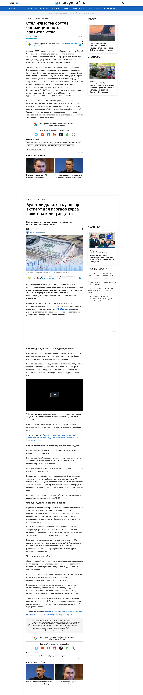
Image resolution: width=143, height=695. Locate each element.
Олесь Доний (48, 142)
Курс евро (64, 656)
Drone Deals (63, 13)
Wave (89, 8)
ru (17, 3)
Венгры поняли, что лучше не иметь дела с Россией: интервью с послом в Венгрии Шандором (101, 89)
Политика (56, 8)
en (13, 3)
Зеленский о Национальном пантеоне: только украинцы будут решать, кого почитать (102, 290)
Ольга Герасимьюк (61, 142)
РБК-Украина (62, 309)
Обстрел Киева (53, 13)
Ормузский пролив (76, 13)
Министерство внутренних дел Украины (61, 146)
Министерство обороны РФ (36, 149)
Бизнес (65, 8)
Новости (32, 8)
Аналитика (44, 8)
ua (9, 3)
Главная (28, 18)
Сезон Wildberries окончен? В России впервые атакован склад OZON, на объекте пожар (101, 47)
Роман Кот (93, 81)
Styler (97, 8)
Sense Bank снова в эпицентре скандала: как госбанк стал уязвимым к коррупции (101, 258)
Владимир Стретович (34, 142)
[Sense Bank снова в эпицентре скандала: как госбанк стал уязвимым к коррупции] (102, 241)
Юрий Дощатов (94, 251)
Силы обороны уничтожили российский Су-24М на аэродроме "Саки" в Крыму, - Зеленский (100, 299)
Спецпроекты (108, 8)
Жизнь (74, 8)
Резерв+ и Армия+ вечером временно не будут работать (102, 283)
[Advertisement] (54, 331)
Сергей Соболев (74, 142)
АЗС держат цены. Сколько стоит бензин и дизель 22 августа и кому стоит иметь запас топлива (100, 276)
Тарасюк (30, 146)
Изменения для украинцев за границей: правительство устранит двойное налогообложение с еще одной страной (53, 438)
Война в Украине (89, 13)
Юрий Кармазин (40, 146)
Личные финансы (33, 656)
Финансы (44, 200)
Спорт (82, 8)
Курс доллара (53, 656)
